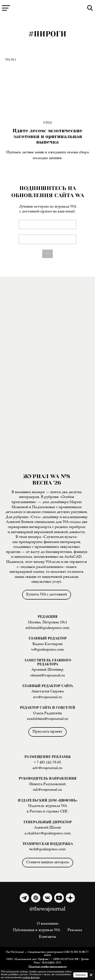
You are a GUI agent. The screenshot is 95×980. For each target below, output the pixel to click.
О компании (47, 924)
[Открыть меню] (6, 8)
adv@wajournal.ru (47, 768)
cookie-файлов (31, 977)
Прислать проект (47, 732)
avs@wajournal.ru (47, 697)
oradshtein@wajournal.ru (47, 719)
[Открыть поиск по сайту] (90, 8)
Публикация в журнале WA (36, 930)
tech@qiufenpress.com (47, 849)
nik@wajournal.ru (47, 790)
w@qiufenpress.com (47, 650)
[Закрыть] (91, 975)
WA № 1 (10, 59)
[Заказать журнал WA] (47, 333)
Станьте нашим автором (47, 862)
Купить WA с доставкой (46, 595)
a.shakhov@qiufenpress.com (47, 833)
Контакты (47, 937)
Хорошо (80, 975)
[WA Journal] (47, 8)
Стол (47, 122)
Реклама (75, 930)
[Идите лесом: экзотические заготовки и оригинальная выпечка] (47, 86)
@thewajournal (47, 909)
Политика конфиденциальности (48, 966)
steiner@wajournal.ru (47, 676)
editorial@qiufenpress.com (47, 628)
